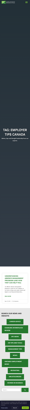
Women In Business (15, 383)
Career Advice (15, 321)
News (15, 355)
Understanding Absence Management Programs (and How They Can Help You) (14, 279)
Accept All (25, 408)
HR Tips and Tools (15, 343)
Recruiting (15, 370)
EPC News (15, 337)
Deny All (15, 408)
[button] (26, 2)
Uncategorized (15, 377)
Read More (8, 296)
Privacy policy (4, 407)
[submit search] (25, 390)
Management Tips (15, 349)
